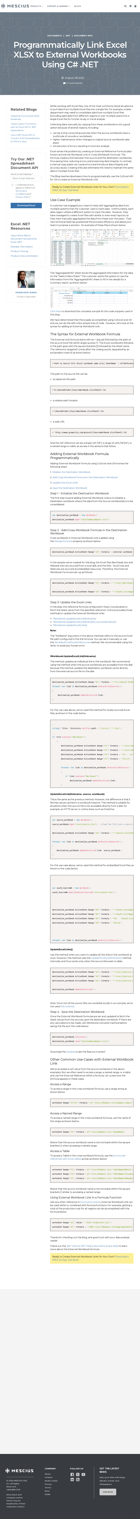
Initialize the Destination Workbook (71, 472)
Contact (48, 1477)
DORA (47, 1494)
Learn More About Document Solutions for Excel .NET (24, 238)
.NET (67, 35)
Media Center (51, 1481)
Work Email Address (22, 174)
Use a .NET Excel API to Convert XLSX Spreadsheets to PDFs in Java (25, 138)
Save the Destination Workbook (69, 488)
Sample (70, 1052)
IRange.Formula (63, 541)
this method (67, 1006)
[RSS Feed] (78, 1479)
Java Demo (100, 1246)
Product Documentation (24, 256)
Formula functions (90, 1202)
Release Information (22, 246)
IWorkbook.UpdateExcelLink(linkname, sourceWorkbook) (84, 622)
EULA (47, 1491)
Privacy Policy (23, 197)
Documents (54, 35)
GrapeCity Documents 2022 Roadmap (25, 117)
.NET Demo (73, 1246)
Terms (48, 1487)
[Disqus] (70, 1337)
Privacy (48, 1484)
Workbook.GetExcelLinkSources (72, 642)
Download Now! (26, 205)
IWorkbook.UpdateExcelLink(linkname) (74, 618)
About (47, 1474)
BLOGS (77, 6)
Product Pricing (19, 251)
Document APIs (83, 35)
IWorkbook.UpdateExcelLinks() (70, 625)
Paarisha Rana (26, 292)
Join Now (108, 1492)
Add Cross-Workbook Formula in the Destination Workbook (85, 477)
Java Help (112, 1246)
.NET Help (86, 1246)
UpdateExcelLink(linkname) (106, 958)
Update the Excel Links (65, 482)
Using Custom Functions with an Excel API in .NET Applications (23, 127)
